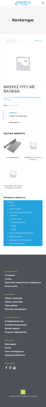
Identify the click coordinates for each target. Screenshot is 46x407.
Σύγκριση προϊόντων (15, 355)
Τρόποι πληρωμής (13, 298)
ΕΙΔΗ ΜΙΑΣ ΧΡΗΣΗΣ (15, 237)
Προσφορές (10, 344)
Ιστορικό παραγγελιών (16, 332)
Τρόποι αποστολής (14, 302)
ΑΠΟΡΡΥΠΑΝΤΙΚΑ (15, 209)
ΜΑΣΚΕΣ (38, 98)
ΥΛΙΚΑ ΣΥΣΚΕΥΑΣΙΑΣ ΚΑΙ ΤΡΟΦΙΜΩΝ (21, 233)
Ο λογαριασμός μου (14, 321)
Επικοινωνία (11, 286)
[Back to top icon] (23, 392)
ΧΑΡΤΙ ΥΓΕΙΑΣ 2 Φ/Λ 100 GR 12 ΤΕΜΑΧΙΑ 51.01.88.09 (13, 187)
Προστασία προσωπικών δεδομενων (23, 282)
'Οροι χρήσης (11, 305)
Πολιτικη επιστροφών (15, 309)
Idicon (35, 396)
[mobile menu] (43, 3)
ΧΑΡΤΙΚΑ (12, 205)
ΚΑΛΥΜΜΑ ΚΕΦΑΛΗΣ (18, 223)
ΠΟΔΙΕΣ (13, 230)
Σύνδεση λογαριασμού (16, 325)
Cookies (8, 279)
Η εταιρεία (10, 275)
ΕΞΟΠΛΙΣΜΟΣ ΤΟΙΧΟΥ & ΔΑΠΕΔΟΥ (20, 240)
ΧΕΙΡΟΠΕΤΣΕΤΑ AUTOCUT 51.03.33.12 (33, 159)
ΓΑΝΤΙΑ (13, 226)
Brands (8, 348)
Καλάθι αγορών (12, 328)
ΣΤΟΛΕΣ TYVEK (16, 219)
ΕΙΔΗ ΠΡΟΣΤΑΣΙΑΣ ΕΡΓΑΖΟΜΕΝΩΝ (22, 98)
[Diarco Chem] (23, 3)
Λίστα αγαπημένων (14, 351)
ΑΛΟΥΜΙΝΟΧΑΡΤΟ (13, 158)
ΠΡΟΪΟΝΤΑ (7, 100)
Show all (38, 41)
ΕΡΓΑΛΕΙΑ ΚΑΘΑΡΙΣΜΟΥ (17, 244)
